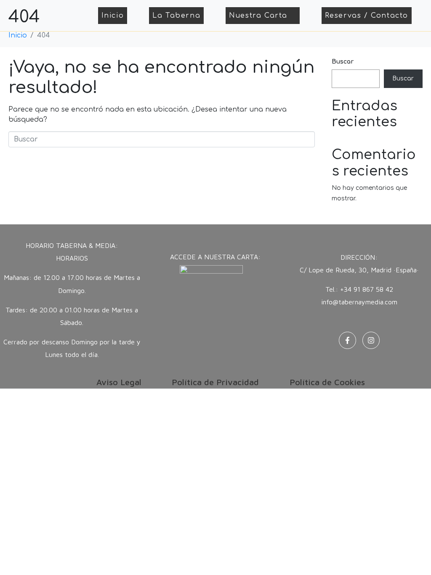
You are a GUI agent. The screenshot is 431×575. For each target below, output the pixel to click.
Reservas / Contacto (366, 15)
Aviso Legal (118, 382)
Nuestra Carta (258, 15)
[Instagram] (371, 340)
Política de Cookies (327, 382)
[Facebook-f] (347, 340)
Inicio (112, 15)
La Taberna (176, 15)
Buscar (343, 62)
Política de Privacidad (215, 382)
